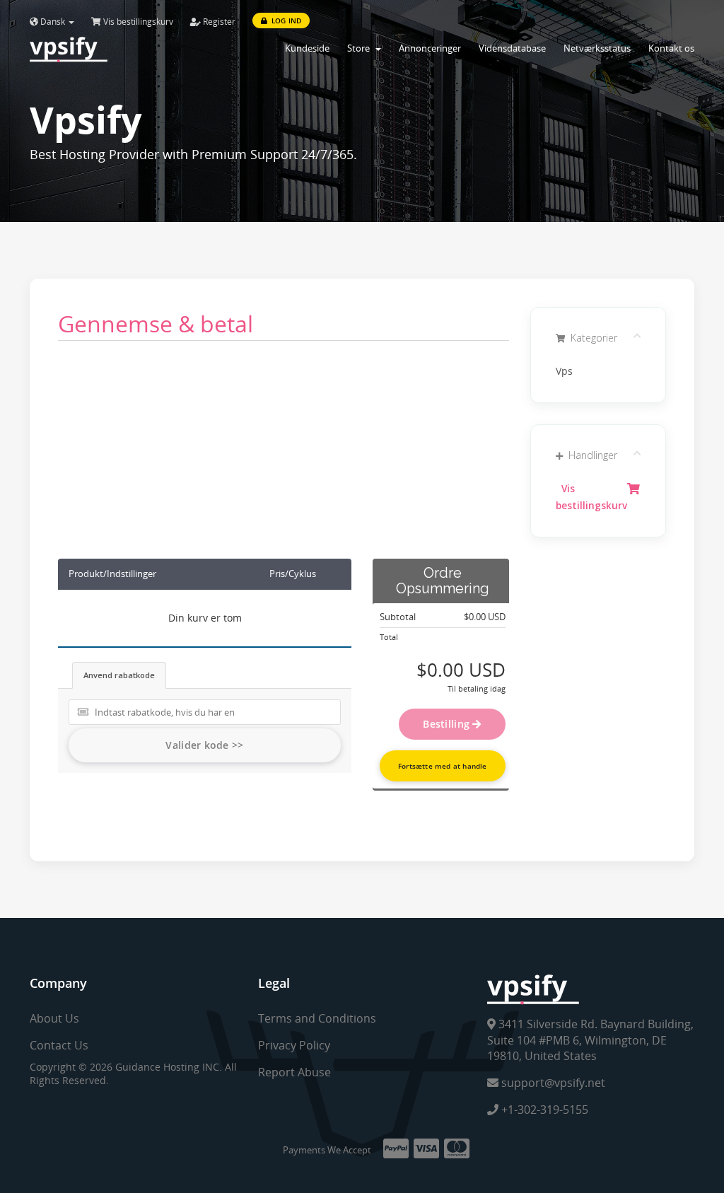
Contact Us (59, 1045)
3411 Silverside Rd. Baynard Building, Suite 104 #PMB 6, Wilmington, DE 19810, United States (590, 1040)
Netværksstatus (597, 48)
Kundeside (307, 48)
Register (218, 22)
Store (360, 48)
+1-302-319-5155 (543, 1109)
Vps (564, 371)
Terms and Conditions (317, 1018)
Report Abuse (294, 1072)
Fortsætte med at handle (442, 766)
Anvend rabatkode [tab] (119, 675)
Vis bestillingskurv (137, 22)
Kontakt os (671, 48)
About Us (54, 1018)
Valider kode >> (204, 745)
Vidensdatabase (512, 48)
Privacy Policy (294, 1045)
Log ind (285, 20)
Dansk (52, 22)
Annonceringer (430, 48)
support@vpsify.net (551, 1082)
